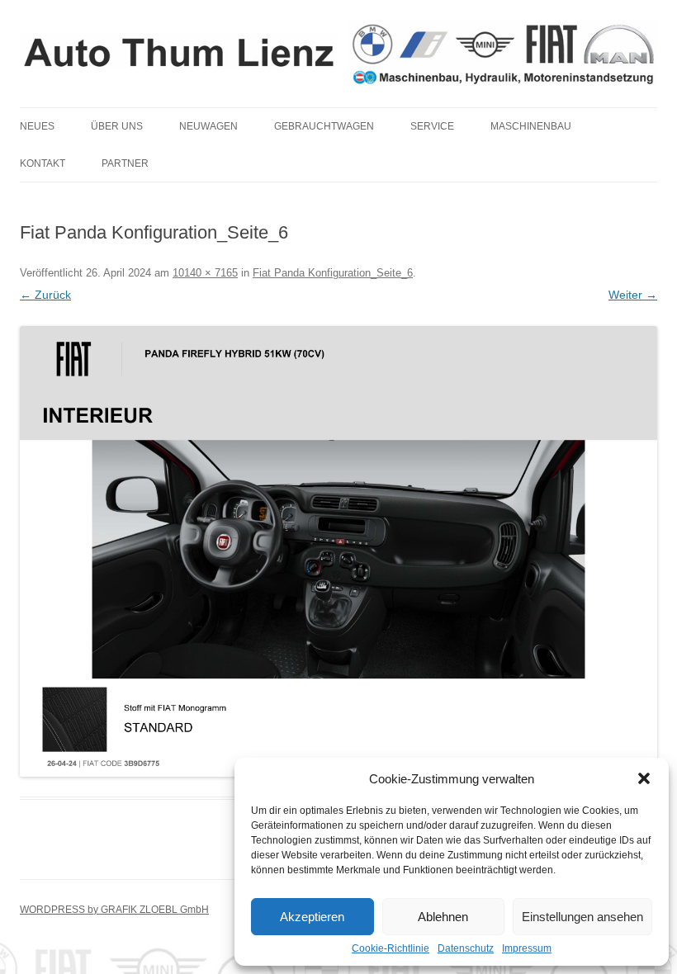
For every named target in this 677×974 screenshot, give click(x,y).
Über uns (117, 126)
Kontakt (42, 163)
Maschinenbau (530, 126)
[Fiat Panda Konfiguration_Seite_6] (338, 551)
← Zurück (45, 294)
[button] (644, 778)
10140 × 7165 (205, 273)
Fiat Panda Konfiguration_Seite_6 (333, 273)
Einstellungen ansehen (582, 917)
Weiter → (632, 294)
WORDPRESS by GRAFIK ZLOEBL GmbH (114, 909)
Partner (125, 163)
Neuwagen (208, 126)
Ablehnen (443, 917)
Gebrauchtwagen (324, 126)
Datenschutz (466, 948)
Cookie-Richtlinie (390, 948)
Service (432, 126)
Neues (37, 126)
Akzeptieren (312, 917)
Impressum (527, 948)
